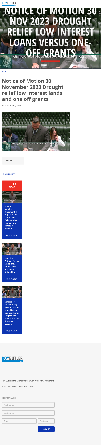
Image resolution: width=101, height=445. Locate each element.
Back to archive (9, 174)
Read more (12, 215)
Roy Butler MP (9, 4)
